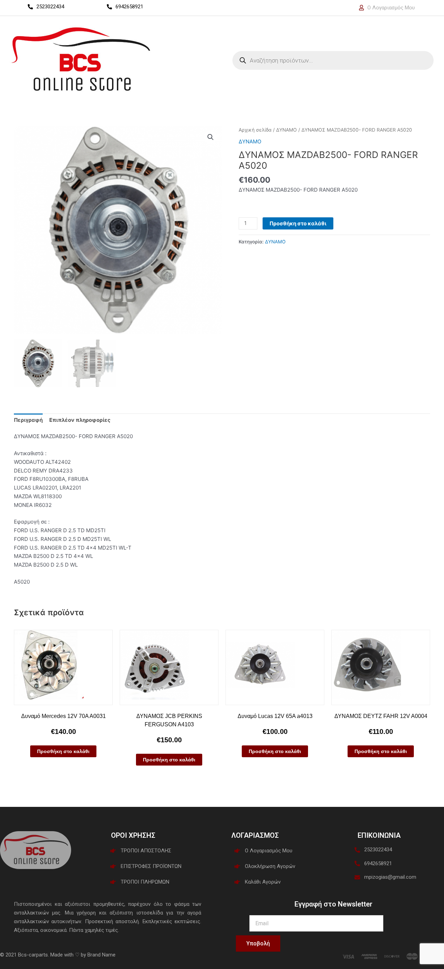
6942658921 (129, 6)
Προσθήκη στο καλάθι (298, 223)
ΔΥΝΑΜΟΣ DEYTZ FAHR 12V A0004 (380, 716)
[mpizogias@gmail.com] (357, 877)
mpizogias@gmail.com (390, 877)
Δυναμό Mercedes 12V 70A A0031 (63, 716)
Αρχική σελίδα (255, 130)
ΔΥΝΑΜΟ (286, 130)
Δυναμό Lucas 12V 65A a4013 (275, 716)
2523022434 (50, 6)
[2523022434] (30, 6)
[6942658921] (109, 6)
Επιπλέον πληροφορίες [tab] (80, 420)
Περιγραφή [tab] (28, 420)
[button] (210, 137)
